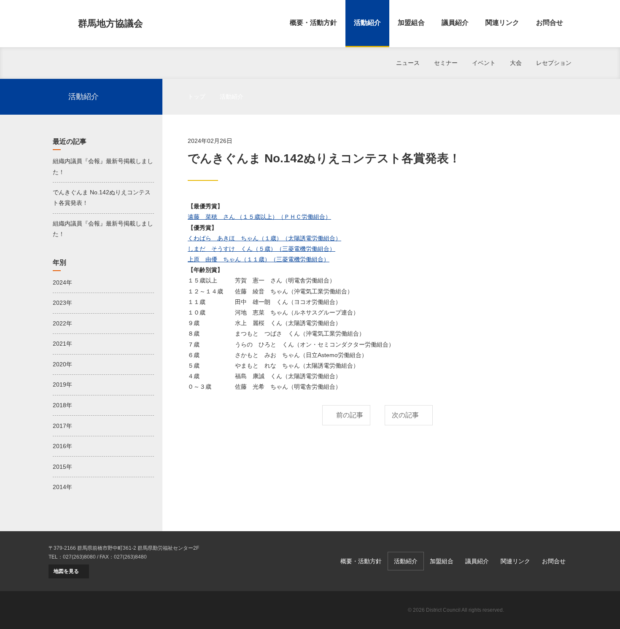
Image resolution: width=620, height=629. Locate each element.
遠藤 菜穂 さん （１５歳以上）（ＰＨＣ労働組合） (259, 216)
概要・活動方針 (313, 22)
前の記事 (349, 415)
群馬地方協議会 (110, 23)
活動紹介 (367, 22)
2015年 (62, 466)
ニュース (408, 62)
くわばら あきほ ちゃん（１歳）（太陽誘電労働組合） (264, 238)
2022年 (62, 323)
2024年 (62, 282)
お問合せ (549, 22)
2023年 (62, 302)
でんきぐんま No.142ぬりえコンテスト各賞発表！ (102, 197)
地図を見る (66, 571)
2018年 (62, 405)
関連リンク (502, 22)
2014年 (62, 487)
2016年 (62, 446)
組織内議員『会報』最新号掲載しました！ (103, 166)
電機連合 (541, 610)
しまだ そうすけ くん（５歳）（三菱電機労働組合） (261, 248)
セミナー (446, 62)
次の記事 (405, 415)
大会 (516, 62)
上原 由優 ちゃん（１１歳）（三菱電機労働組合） (258, 259)
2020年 (62, 364)
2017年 (62, 425)
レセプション (553, 62)
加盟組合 (411, 22)
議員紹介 (455, 22)
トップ (196, 96)
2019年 (62, 384)
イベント (484, 62)
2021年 (62, 343)
